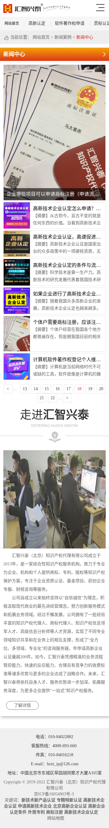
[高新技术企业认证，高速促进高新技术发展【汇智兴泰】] (17, 233)
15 (47, 389)
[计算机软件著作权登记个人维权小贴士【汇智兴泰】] (17, 355)
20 (101, 389)
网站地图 (54, 818)
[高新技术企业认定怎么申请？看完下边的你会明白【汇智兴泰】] (17, 204)
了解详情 (22, 705)
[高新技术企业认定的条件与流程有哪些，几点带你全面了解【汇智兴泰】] (17, 261)
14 (36, 389)
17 (68, 389)
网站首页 (12, 23)
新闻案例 (62, 37)
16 (57, 389)
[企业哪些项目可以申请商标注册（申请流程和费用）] (54, 67)
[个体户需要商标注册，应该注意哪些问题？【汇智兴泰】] (17, 318)
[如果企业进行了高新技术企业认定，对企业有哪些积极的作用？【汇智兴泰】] (17, 290)
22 (53, 398)
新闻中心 (84, 37)
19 (90, 389)
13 (25, 389)
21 (42, 398)
